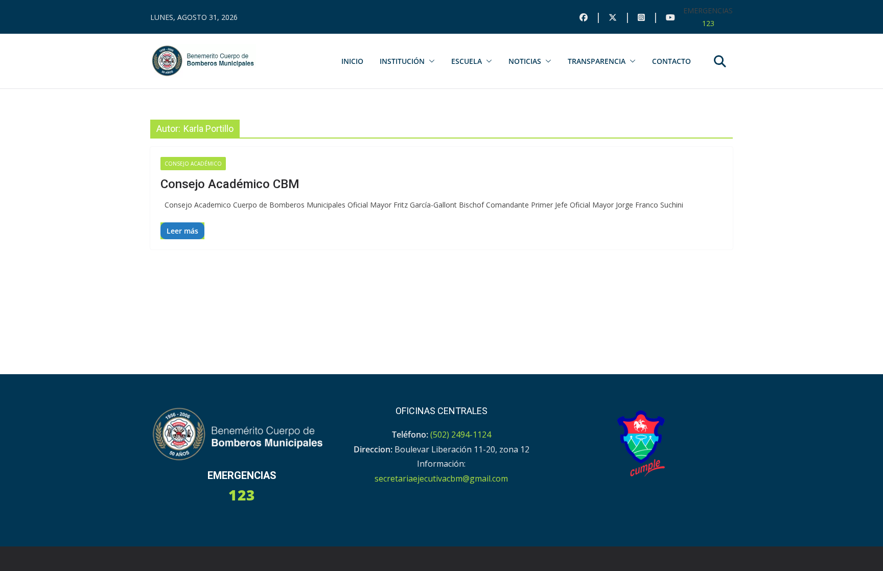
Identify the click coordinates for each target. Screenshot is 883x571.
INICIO (352, 61)
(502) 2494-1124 (460, 434)
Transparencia (596, 61)
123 (708, 23)
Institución (402, 61)
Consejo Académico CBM (229, 184)
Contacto (671, 61)
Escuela (466, 61)
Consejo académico (193, 163)
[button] (430, 61)
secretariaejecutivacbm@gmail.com (441, 478)
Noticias (524, 61)
